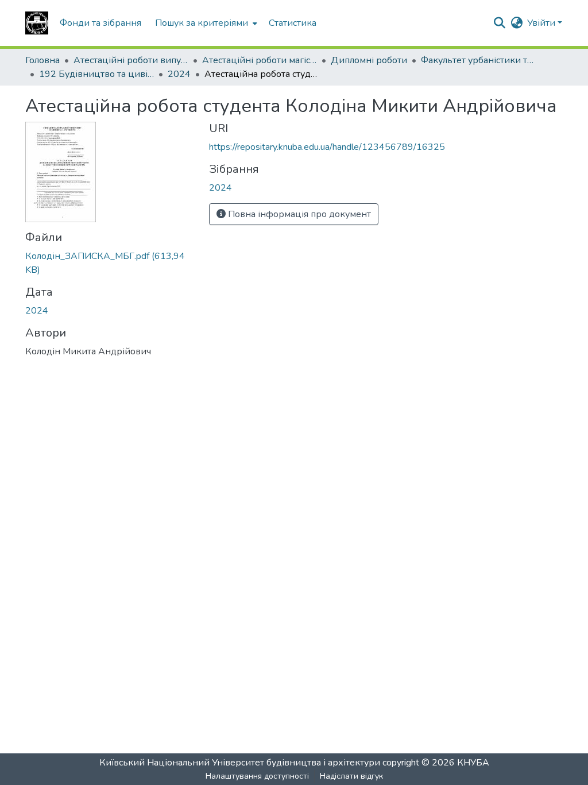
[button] (36, 22)
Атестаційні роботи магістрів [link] (259, 60)
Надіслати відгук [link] (351, 776)
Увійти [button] (542, 23)
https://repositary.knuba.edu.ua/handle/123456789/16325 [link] (327, 147)
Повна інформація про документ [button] (298, 214)
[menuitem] (205, 23)
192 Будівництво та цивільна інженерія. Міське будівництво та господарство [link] (96, 74)
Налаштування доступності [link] (257, 776)
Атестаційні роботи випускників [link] (131, 60)
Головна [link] (42, 60)
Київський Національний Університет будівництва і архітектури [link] (239, 762)
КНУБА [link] (473, 762)
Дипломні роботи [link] (369, 60)
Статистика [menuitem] (292, 23)
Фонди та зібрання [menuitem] (100, 23)
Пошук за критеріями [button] (201, 23)
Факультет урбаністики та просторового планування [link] (478, 60)
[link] (110, 263)
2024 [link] (179, 74)
